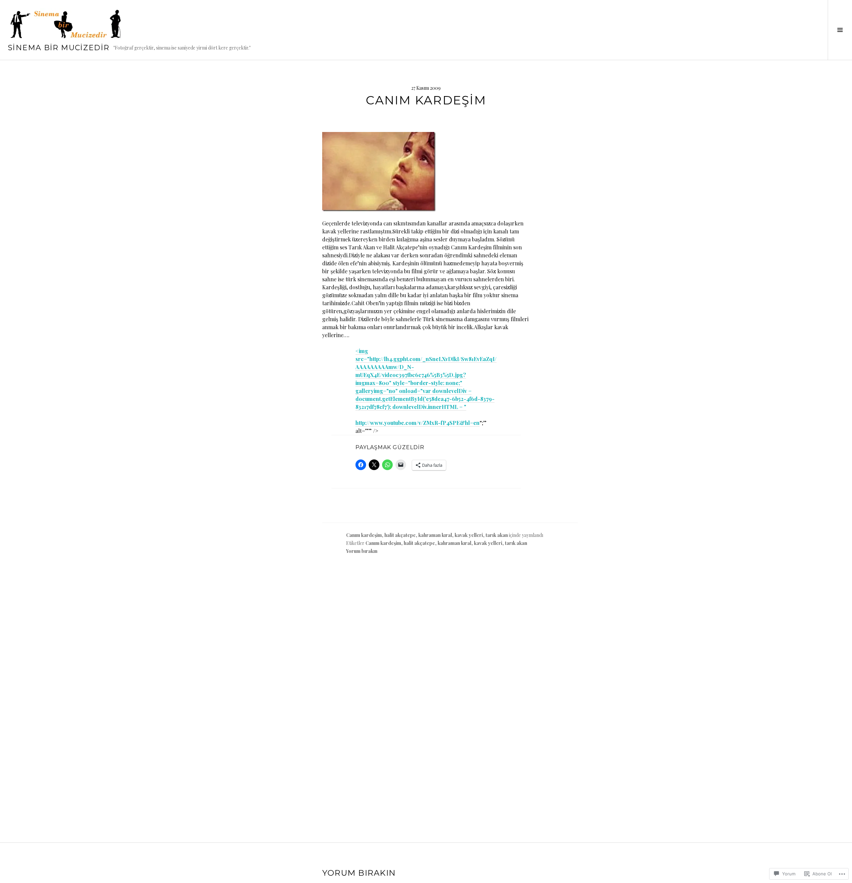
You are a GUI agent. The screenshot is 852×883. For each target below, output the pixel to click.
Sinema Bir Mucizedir (58, 47)
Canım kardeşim (364, 535)
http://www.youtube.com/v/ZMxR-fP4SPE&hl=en (417, 422)
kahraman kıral (435, 535)
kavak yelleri (469, 535)
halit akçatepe (400, 535)
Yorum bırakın (361, 551)
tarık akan (497, 535)
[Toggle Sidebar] (840, 30)
